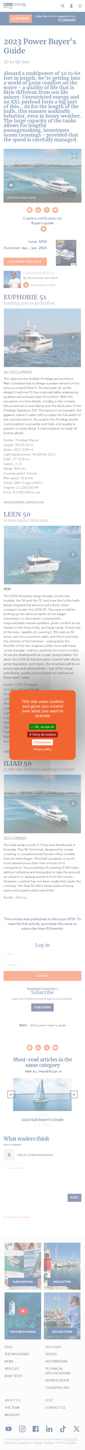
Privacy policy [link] (42, 749)
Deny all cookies (44, 734)
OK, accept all (44, 727)
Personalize (42, 742)
